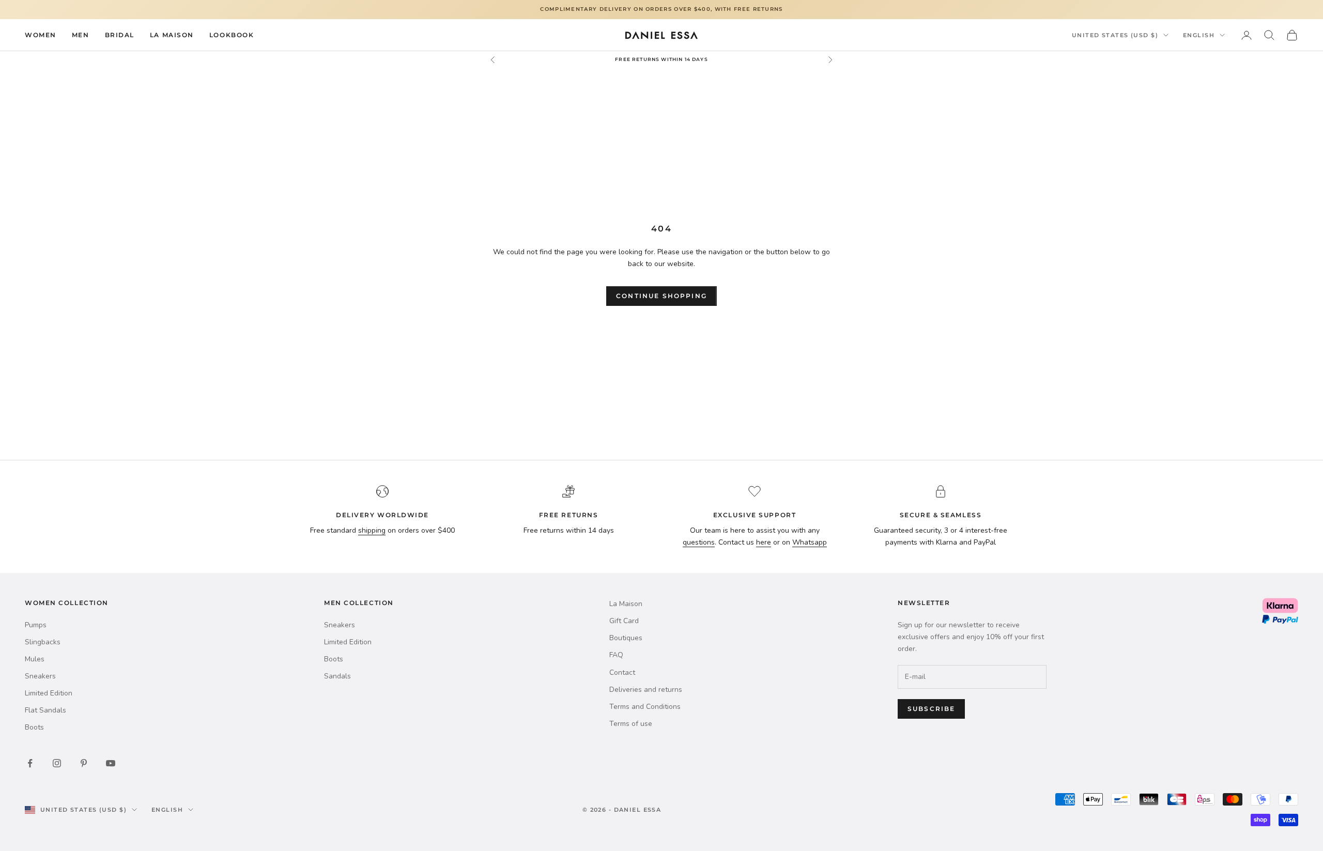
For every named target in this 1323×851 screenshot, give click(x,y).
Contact (622, 672)
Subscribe (931, 709)
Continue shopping (661, 296)
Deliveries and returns (645, 689)
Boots (34, 727)
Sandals (337, 676)
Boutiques (625, 638)
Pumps (36, 625)
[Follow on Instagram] (57, 763)
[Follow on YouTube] (110, 763)
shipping (372, 530)
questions (699, 542)
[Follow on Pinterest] (84, 763)
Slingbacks (42, 642)
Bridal (119, 34)
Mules (34, 659)
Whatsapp (809, 542)
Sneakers (40, 676)
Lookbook (231, 34)
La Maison (172, 34)
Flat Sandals (45, 710)
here (763, 542)
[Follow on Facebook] (30, 763)
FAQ (616, 655)
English (1198, 35)
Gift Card (624, 621)
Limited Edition (48, 693)
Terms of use (630, 724)
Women (40, 34)
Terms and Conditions (645, 706)
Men (80, 34)
